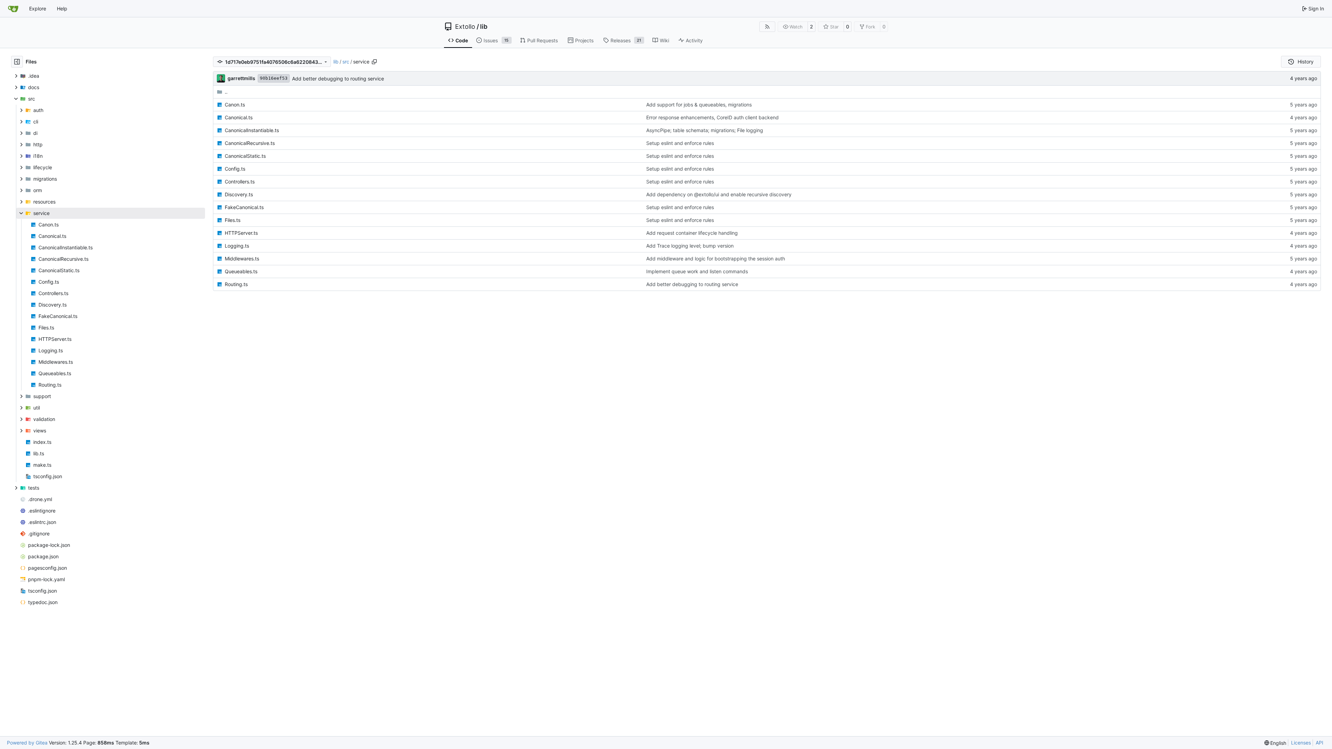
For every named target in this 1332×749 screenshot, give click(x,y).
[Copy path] (374, 61)
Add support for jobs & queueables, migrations (699, 104)
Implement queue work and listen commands (697, 271)
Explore (37, 8)
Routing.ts (236, 284)
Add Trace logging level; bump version (690, 246)
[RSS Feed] (767, 26)
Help (62, 8)
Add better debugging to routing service (338, 78)
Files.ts (232, 220)
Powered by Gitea (27, 743)
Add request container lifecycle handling (692, 233)
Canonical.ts (239, 117)
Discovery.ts (239, 194)
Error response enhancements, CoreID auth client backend (712, 117)
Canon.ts (235, 104)
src (345, 61)
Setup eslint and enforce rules (680, 143)
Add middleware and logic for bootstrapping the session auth (715, 258)
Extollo (465, 26)
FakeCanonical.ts (244, 207)
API (1319, 743)
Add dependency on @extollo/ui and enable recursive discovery (719, 194)
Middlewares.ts (242, 258)
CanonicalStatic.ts (245, 156)
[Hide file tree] (17, 62)
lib (483, 26)
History (1306, 61)
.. (226, 92)
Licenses (1301, 743)
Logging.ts (237, 246)
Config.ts (235, 169)
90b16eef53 (274, 78)
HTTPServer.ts (241, 233)
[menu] (1275, 743)
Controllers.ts (240, 181)
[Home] (13, 8)
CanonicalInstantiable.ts (252, 130)
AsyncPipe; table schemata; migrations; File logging (704, 130)
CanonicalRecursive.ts (250, 143)
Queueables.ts (241, 271)
